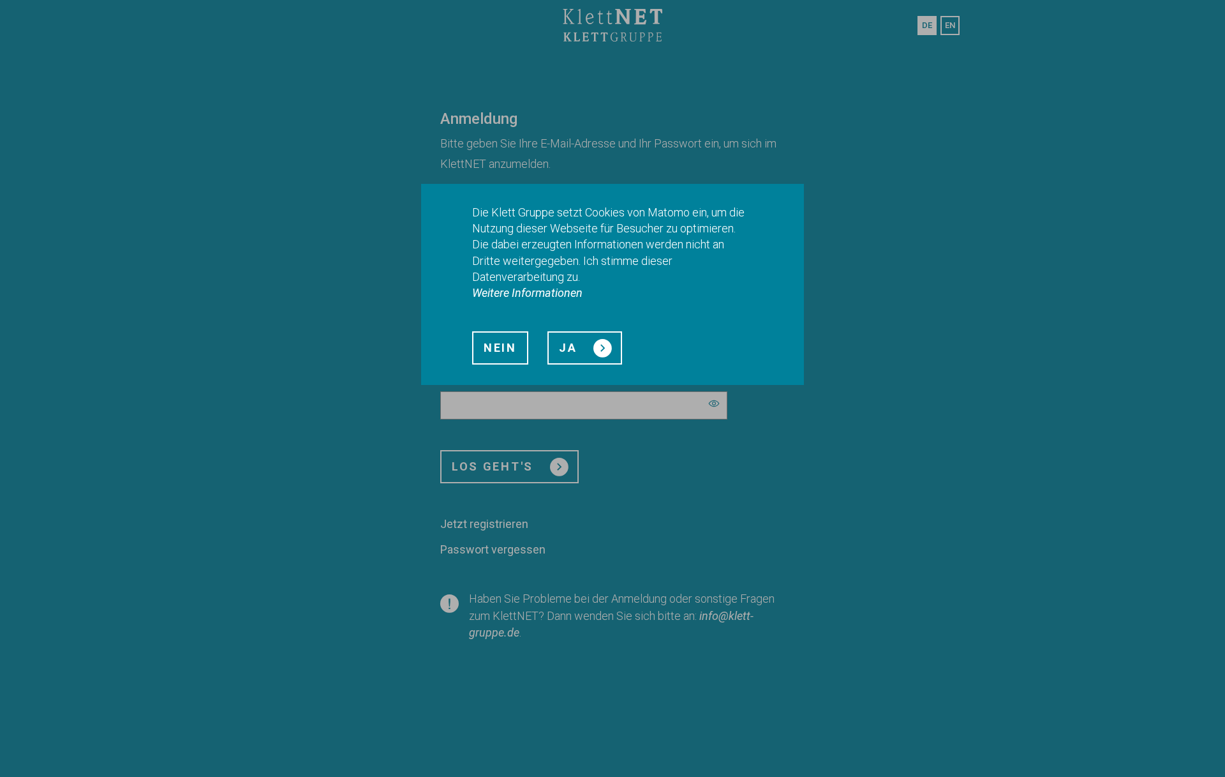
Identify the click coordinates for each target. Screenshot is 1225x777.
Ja (570, 347)
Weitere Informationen (527, 292)
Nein (500, 347)
